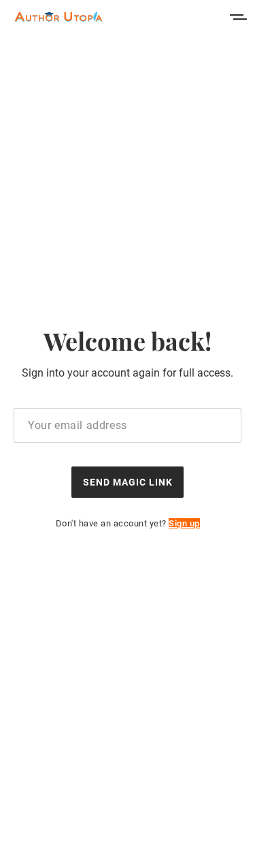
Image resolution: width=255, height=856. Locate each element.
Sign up (184, 523)
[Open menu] (238, 17)
